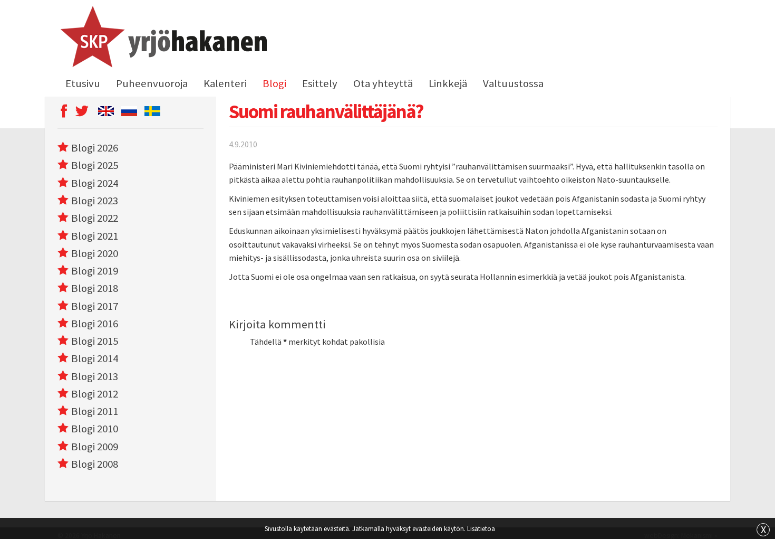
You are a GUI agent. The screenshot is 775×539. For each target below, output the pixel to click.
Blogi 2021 (94, 236)
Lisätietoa (481, 528)
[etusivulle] (162, 38)
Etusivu (82, 83)
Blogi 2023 (94, 200)
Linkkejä (448, 83)
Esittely (319, 83)
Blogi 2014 (94, 358)
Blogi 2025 (94, 165)
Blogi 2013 (94, 376)
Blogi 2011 (94, 411)
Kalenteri (225, 83)
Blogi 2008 (94, 464)
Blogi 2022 (94, 218)
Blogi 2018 (94, 288)
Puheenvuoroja (152, 83)
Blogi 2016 (94, 323)
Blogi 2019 (94, 271)
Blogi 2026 (94, 148)
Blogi (274, 83)
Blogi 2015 (94, 341)
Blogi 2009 (94, 446)
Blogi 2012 (94, 394)
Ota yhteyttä (383, 83)
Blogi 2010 (94, 429)
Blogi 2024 (94, 183)
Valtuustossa (513, 83)
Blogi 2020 (94, 253)
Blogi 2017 (94, 306)
